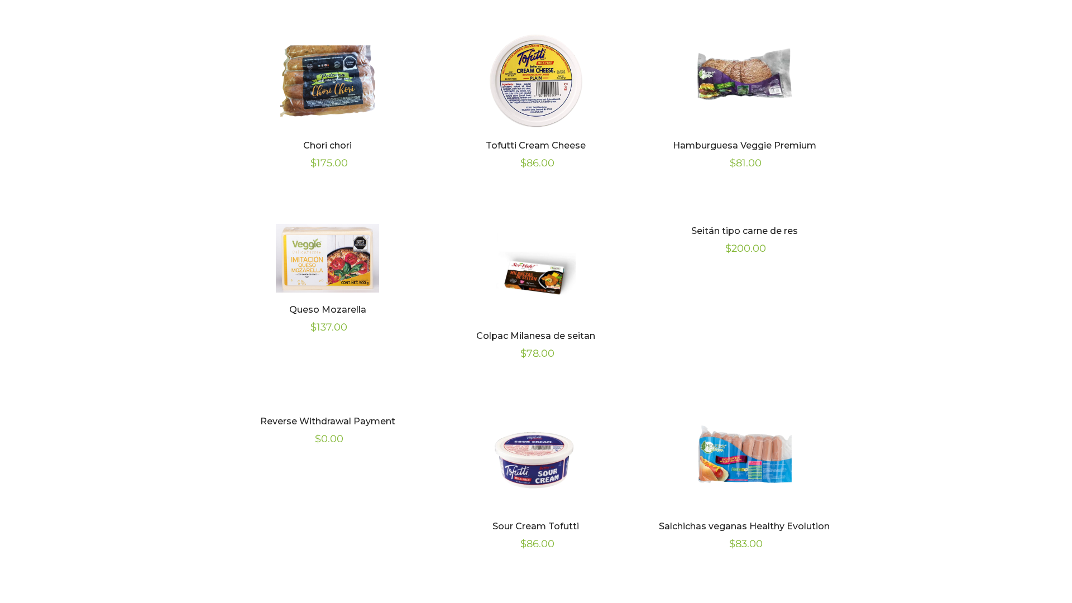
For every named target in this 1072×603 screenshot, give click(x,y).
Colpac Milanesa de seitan (535, 336)
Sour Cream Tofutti (535, 526)
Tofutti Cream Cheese (536, 145)
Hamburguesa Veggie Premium (744, 145)
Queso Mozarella (327, 309)
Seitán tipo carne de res (744, 231)
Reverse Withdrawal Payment (327, 421)
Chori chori (327, 145)
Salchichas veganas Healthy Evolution (744, 526)
